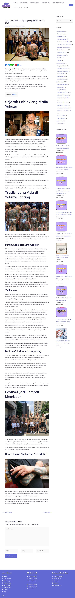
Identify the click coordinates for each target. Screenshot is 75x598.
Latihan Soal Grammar (62, 50)
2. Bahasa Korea (60, 63)
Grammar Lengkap (61, 39)
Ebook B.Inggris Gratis (58, 2)
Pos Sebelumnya (7, 512)
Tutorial (59, 60)
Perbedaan (59, 57)
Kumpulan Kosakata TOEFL (64, 44)
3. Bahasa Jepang (20, 26)
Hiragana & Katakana (62, 84)
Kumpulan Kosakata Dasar (63, 42)
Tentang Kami (18, 7)
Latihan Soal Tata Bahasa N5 (64, 110)
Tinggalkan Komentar (10, 26)
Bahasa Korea (45, 2)
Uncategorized (59, 123)
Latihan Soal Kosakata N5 (63, 108)
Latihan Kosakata (61, 79)
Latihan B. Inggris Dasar (63, 47)
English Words (60, 36)
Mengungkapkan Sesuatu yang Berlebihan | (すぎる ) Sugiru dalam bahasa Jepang (63, 191)
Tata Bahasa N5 (61, 118)
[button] (71, 5)
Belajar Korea (59, 121)
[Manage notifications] (3, 595)
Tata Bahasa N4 (61, 115)
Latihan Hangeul (61, 76)
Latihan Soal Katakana (62, 105)
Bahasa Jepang (34, 2)
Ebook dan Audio (61, 34)
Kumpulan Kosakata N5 (63, 95)
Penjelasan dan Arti (61, 52)
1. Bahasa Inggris (60, 31)
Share (20, 65)
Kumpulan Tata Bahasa (62, 71)
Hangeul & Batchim (62, 66)
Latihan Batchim (61, 73)
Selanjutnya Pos (47, 512)
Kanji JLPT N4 (61, 87)
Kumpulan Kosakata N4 (63, 92)
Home (15, 2)
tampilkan (14, 94)
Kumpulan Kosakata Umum (63, 97)
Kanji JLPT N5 (61, 89)
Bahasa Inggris (24, 2)
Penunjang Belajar (61, 55)
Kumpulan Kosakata (62, 68)
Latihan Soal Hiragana (62, 102)
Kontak (26, 7)
